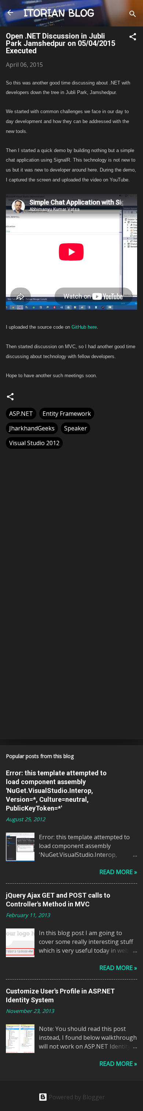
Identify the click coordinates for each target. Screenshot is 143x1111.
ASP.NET (21, 414)
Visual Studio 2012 (34, 443)
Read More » (118, 872)
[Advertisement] (71, 676)
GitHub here (84, 327)
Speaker (75, 428)
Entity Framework (67, 414)
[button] (132, 37)
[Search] (132, 15)
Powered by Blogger (76, 1097)
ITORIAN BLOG (58, 12)
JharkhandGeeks (32, 428)
